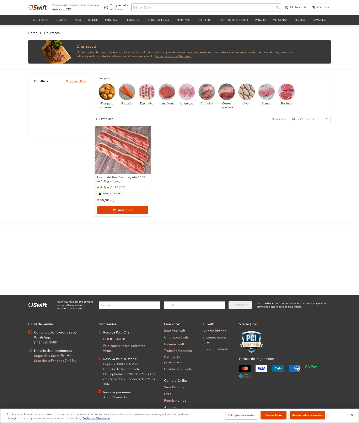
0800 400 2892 (128, 364)
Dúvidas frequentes (178, 369)
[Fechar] (352, 415)
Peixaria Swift (174, 344)
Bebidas (300, 20)
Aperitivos (183, 20)
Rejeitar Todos (273, 415)
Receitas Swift (174, 331)
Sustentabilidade (215, 349)
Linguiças (111, 20)
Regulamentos (175, 400)
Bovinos (61, 20)
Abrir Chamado (115, 397)
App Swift (171, 407)
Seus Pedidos (174, 387)
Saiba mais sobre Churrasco (173, 56)
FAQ (167, 394)
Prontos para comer (234, 20)
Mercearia (280, 20)
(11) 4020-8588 (45, 342)
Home (32, 33)
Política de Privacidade (96, 418)
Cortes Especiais (157, 20)
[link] (62, 9)
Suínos (93, 20)
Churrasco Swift (176, 337)
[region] (179, 415)
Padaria (260, 20)
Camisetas (319, 20)
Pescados (132, 20)
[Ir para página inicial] (37, 7)
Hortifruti (205, 20)
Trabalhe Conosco (178, 350)
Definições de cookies (241, 415)
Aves (78, 20)
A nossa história (214, 331)
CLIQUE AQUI (114, 339)
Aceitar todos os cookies (307, 415)
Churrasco (40, 20)
